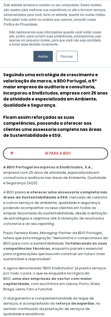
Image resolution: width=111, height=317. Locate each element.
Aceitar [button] (43, 56)
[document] (55, 158)
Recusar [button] (67, 56)
